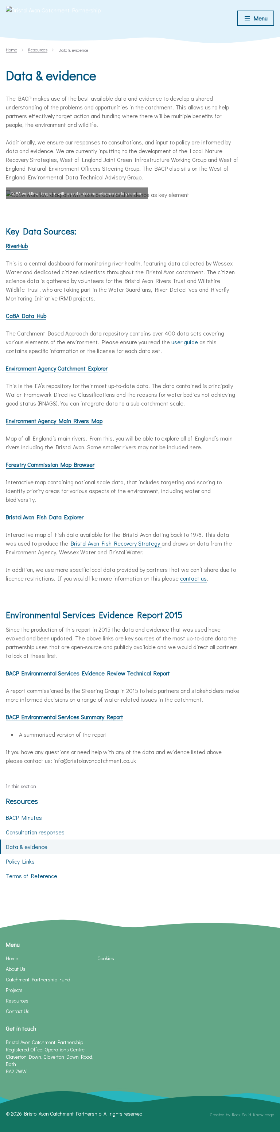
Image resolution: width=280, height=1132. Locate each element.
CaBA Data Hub (26, 315)
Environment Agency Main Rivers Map (54, 420)
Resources (22, 801)
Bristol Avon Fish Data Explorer (44, 517)
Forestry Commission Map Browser (50, 464)
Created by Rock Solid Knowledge (242, 1114)
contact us (193, 578)
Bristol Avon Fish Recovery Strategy (116, 543)
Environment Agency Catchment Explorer (57, 368)
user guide (184, 342)
